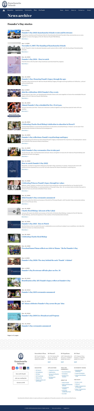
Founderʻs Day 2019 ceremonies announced (38, 292)
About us (73, 10)
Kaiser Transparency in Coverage (80, 390)
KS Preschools (39, 376)
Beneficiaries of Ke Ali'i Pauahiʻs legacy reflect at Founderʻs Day (46, 281)
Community (28, 10)
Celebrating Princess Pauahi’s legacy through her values (43, 183)
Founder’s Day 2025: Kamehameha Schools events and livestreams (47, 33)
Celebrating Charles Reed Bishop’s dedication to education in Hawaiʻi (48, 124)
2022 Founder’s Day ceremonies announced (38, 198)
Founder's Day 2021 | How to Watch (35, 224)
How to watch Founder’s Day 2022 (35, 163)
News (61, 10)
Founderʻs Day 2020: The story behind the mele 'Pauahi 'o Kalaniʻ (47, 260)
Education (10, 10)
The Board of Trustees (65, 388)
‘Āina (35, 10)
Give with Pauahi (21, 373)
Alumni (67, 10)
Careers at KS (21, 382)
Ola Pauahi (42, 10)
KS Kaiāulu (65, 373)
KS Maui (38, 374)
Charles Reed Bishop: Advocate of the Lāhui (38, 211)
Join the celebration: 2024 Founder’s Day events (40, 92)
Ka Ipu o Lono (78, 382)
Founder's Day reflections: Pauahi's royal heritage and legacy (45, 137)
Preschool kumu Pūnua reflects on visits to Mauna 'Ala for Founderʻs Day (50, 248)
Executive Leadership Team (66, 391)
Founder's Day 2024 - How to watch (35, 59)
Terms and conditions (56, 408)
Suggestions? (66, 408)
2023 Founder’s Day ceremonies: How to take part (41, 150)
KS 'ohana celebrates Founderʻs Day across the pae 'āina (43, 303)
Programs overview (54, 370)
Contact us (81, 10)
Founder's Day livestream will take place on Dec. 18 (41, 270)
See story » (25, 38)
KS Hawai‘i (38, 370)
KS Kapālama (39, 372)
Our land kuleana (66, 371)
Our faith (64, 393)
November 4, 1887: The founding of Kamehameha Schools (44, 46)
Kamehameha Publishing (78, 371)
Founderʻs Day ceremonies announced (36, 326)
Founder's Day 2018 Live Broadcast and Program (40, 316)
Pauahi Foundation (80, 373)
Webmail (77, 384)
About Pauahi (65, 382)
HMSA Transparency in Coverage (80, 387)
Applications (19, 10)
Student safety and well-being (40, 380)
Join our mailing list (20, 378)
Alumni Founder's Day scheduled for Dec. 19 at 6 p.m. (42, 105)
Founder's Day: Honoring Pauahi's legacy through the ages (44, 79)
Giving (88, 10)
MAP (49, 362)
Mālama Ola (39, 378)
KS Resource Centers (52, 378)
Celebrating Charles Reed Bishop (34, 237)
